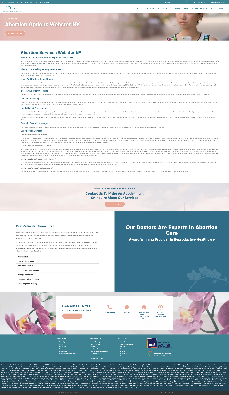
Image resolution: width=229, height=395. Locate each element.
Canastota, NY (151, 383)
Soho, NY (172, 370)
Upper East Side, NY (44, 370)
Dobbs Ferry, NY (16, 383)
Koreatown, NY (136, 378)
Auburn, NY (62, 385)
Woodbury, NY (75, 368)
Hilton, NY (89, 380)
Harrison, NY (162, 380)
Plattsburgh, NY (171, 372)
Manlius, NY (175, 376)
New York (68, 387)
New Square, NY (165, 374)
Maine (215, 385)
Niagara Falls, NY (128, 374)
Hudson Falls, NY (56, 380)
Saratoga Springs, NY (16, 372)
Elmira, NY (155, 382)
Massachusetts (5, 387)
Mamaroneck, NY (194, 376)
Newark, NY (146, 374)
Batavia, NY (26, 385)
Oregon (77, 387)
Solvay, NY (165, 370)
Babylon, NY (55, 385)
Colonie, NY (70, 383)
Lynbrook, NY (220, 376)
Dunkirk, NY (6, 383)
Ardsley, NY (70, 385)
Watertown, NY (180, 368)
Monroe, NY (55, 376)
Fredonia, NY (61, 382)
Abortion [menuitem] (143, 8)
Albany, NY (121, 385)
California (177, 385)
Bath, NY (19, 385)
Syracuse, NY (119, 370)
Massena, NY (143, 376)
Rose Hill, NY (63, 372)
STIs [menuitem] (163, 8)
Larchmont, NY (97, 378)
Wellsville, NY (147, 368)
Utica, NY (22, 370)
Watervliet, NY (171, 368)
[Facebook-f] (186, 2)
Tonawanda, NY (88, 370)
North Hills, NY (118, 374)
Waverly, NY (163, 368)
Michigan (13, 387)
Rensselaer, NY (100, 372)
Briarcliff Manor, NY (197, 383)
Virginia (105, 387)
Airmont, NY (128, 385)
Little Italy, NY (37, 378)
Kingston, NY (163, 378)
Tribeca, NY (79, 370)
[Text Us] (127, 307)
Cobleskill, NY (86, 383)
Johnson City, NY (207, 378)
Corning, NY (63, 383)
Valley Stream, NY (13, 370)
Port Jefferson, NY (140, 372)
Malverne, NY (204, 376)
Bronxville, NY (178, 383)
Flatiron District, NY (89, 382)
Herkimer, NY (108, 380)
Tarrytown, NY (110, 370)
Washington (111, 387)
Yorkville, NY (58, 368)
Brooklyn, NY (212, 367)
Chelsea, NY (125, 383)
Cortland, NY (55, 383)
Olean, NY (38, 374)
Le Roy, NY (80, 378)
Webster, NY (155, 368)
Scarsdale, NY (217, 370)
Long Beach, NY (19, 378)
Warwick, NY (210, 368)
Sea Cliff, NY (190, 370)
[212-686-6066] (109, 307)
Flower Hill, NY (69, 382)
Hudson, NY (64, 380)
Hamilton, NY (170, 380)
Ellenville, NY (162, 382)
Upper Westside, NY (32, 370)
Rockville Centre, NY (80, 372)
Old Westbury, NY (47, 374)
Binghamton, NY (208, 383)
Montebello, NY (46, 376)
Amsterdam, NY (78, 385)
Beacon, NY (217, 383)
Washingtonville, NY (200, 368)
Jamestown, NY (217, 378)
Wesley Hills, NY (137, 368)
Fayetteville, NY (100, 382)
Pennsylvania (84, 387)
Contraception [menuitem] (174, 8)
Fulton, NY (45, 382)
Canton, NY (142, 383)
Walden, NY (4, 370)
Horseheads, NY (74, 380)
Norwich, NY (74, 374)
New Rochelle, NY (175, 374)
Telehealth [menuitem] (187, 8)
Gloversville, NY (219, 380)
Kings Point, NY (172, 378)
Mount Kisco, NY (17, 376)
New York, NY (155, 374)
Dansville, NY (32, 383)
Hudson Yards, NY (32, 380)
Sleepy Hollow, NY (181, 370)
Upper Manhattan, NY (47, 368)
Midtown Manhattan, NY (74, 376)
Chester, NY (117, 383)
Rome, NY (70, 372)
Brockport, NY (187, 383)
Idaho (202, 385)
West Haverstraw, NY (126, 368)
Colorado (183, 385)
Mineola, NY (63, 376)
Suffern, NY (127, 370)
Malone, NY (212, 376)
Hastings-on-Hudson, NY (150, 380)
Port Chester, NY (151, 372)
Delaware (197, 385)
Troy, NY (73, 370)
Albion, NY (114, 385)
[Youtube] (194, 2)
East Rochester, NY (194, 382)
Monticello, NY (27, 376)
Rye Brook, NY (49, 372)
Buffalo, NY (170, 383)
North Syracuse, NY (107, 374)
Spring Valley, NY (146, 370)
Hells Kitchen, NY (128, 380)
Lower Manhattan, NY (7, 378)
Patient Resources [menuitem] (201, 8)
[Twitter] (182, 2)
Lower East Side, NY (7, 368)
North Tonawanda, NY (94, 374)
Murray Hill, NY (220, 374)
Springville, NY (135, 370)
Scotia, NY (198, 370)
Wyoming (134, 387)
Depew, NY (24, 383)
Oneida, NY (31, 374)
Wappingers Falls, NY (221, 368)
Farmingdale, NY (111, 382)
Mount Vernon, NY (6, 376)
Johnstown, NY (197, 378)
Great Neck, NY (201, 380)
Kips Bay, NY (155, 378)
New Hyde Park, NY (197, 374)
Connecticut (189, 385)
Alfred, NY (107, 385)
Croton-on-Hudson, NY (44, 383)
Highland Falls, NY (98, 380)
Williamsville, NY (95, 368)
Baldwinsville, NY (46, 385)
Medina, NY (104, 376)
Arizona (171, 385)
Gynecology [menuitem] (154, 8)
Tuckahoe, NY (66, 370)
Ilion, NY (24, 380)
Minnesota (19, 387)
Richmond (135, 385)
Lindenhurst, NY (55, 378)
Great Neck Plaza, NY (190, 380)
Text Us (127, 312)
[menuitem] (137, 8)
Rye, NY (56, 372)
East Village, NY (171, 382)
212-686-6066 (109, 312)
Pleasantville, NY (161, 372)
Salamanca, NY (39, 372)
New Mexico (61, 387)
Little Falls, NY (46, 378)
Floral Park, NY (79, 382)
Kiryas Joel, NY (146, 378)
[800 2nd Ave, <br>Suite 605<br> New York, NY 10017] (144, 307)
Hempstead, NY (117, 380)
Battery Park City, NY (9, 385)
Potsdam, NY (121, 372)
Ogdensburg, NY (58, 374)
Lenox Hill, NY (72, 378)
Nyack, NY (67, 374)
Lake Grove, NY (116, 378)
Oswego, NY (7, 374)
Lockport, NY (28, 378)
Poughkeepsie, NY (110, 372)
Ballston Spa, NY (35, 385)
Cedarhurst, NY (133, 383)
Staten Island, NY (26, 368)
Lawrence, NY (89, 378)
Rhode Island (92, 387)
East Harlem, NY (214, 382)
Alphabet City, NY (98, 385)
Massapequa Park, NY (154, 376)
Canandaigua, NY (161, 383)
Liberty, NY (64, 378)
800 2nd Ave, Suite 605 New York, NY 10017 (144, 315)
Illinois (206, 385)
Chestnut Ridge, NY (107, 383)
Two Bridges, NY (56, 370)
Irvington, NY (17, 380)
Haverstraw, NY (138, 380)
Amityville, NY (88, 385)
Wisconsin (128, 387)
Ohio (73, 387)
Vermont (99, 387)
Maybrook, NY (123, 376)
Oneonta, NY (23, 374)
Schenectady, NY (207, 370)
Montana (31, 387)
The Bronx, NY (36, 368)
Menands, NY (96, 376)
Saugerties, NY (5, 372)
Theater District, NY (99, 370)
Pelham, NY (200, 372)
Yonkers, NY (66, 368)
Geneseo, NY (27, 382)
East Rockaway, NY (182, 382)
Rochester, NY (91, 372)
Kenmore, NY (181, 378)
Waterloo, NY (190, 368)
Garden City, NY (36, 382)
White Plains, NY (106, 368)
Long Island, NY (221, 367)
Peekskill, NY (208, 372)
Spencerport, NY (156, 370)
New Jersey (53, 387)
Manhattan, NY (184, 376)
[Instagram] (190, 2)
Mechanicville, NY (113, 376)
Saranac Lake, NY (29, 372)
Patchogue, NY (217, 372)
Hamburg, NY (179, 380)
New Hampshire (44, 387)
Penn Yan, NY (181, 372)
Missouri (25, 387)
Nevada (36, 387)
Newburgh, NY (138, 374)
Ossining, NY (15, 374)
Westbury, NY (115, 368)
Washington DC (119, 387)
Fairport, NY (119, 382)
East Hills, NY (205, 382)
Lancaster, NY (107, 378)
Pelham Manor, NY (191, 372)
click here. (36, 365)
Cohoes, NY (78, 383)
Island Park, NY (7, 380)
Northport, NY (83, 374)
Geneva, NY (19, 382)
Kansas (211, 385)
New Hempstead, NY (209, 374)
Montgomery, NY (37, 376)
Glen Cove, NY (11, 382)
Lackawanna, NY (127, 378)
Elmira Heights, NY (146, 382)
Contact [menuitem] (222, 8)
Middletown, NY (86, 376)
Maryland (220, 385)
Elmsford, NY (136, 382)
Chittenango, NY (96, 383)
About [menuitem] (213, 8)
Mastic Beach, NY (133, 376)
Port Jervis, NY (129, 372)
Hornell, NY (82, 380)
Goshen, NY (210, 380)
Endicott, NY (127, 382)
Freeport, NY (52, 382)
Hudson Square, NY (44, 380)
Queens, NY (17, 368)
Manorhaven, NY (166, 376)
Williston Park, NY (85, 368)
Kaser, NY (189, 378)
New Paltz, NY (186, 374)
